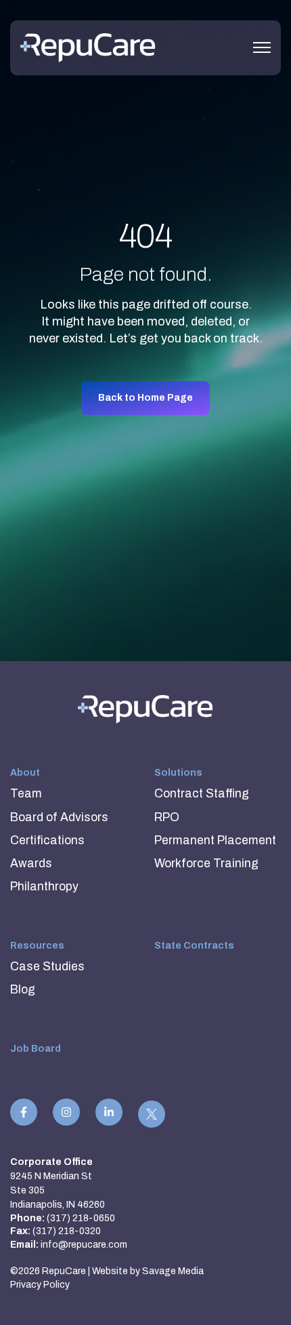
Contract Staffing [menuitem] (201, 793)
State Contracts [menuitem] (194, 946)
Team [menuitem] (26, 793)
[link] (88, 47)
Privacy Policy (40, 1285)
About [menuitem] (25, 773)
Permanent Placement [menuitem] (215, 840)
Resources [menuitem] (37, 946)
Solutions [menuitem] (178, 773)
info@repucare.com (84, 1245)
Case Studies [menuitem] (47, 966)
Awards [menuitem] (31, 863)
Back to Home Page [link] (145, 398)
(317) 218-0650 (81, 1218)
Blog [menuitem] (22, 989)
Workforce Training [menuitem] (206, 863)
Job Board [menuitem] (35, 1049)
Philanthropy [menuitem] (44, 886)
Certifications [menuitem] (47, 840)
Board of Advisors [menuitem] (59, 817)
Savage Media (173, 1271)
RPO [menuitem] (166, 817)
